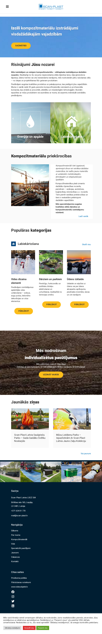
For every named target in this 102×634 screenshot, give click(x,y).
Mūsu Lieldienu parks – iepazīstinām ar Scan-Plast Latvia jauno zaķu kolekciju (71, 438)
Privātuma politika (19, 578)
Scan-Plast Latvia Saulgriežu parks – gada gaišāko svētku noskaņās (29, 438)
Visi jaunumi (86, 453)
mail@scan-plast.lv (19, 515)
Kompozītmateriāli (19, 539)
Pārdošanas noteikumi (21, 582)
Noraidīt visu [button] (29, 628)
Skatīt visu (86, 244)
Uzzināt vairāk (51, 374)
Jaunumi (15, 553)
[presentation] (13, 119)
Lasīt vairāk (83, 216)
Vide (13, 544)
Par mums (15, 535)
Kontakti (14, 561)
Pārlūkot (23, 310)
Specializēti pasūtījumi (20, 548)
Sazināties (20, 45)
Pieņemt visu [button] (43, 628)
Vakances (15, 557)
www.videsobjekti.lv (19, 587)
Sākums (14, 531)
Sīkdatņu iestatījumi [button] (12, 628)
